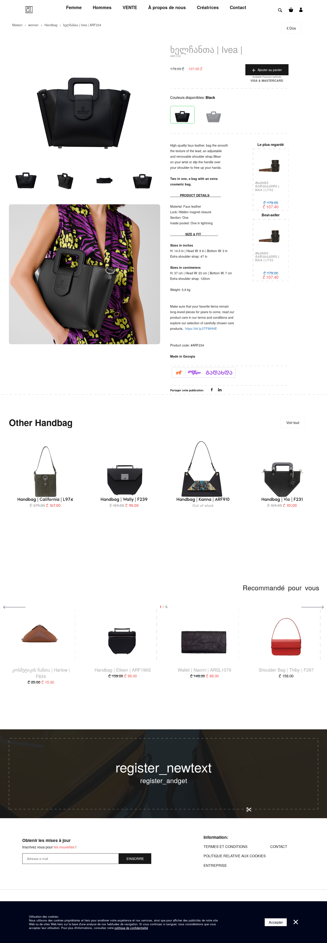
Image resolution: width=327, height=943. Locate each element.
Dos (292, 28)
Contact (278, 846)
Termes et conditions (226, 846)
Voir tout (292, 422)
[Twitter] (220, 390)
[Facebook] (212, 390)
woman (33, 25)
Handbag (50, 25)
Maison (17, 25)
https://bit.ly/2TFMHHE (201, 328)
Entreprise (215, 865)
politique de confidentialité (131, 928)
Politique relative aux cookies (235, 855)
